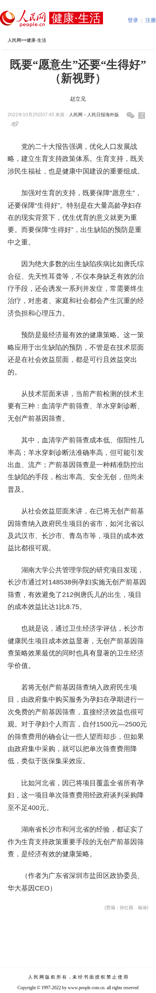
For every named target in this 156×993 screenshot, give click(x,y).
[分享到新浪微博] (15, 124)
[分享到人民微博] (141, 115)
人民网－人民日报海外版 (94, 114)
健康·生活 (36, 40)
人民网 (14, 40)
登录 (133, 20)
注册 (150, 20)
